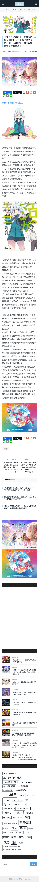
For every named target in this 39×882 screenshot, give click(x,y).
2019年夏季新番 (26, 782)
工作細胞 (11, 833)
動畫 (30, 52)
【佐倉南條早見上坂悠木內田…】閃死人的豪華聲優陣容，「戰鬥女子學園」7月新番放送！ (10, 467)
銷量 (21, 842)
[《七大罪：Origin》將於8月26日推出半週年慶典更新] (6, 659)
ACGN (26, 52)
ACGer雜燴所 (20, 790)
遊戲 (14, 842)
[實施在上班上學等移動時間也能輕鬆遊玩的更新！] (6, 681)
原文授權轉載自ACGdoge (12, 103)
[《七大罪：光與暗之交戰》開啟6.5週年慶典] (6, 722)
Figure (6, 804)
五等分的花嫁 (7, 813)
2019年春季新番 (9, 786)
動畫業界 (6, 828)
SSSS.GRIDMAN (9, 808)
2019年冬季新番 (10, 782)
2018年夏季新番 (9, 773)
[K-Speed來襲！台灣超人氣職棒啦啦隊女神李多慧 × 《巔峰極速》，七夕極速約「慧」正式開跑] (6, 742)
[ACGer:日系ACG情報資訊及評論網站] (19, 3)
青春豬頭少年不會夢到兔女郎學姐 (12, 849)
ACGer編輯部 (7, 52)
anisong (21, 795)
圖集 (4, 833)
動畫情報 (25, 823)
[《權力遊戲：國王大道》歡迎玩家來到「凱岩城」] (6, 702)
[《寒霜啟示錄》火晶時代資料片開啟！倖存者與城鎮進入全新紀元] (6, 691)
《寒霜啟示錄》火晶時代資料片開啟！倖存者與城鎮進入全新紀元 (24, 693)
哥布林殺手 (31, 828)
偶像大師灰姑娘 (17, 818)
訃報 (29, 837)
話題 (6, 842)
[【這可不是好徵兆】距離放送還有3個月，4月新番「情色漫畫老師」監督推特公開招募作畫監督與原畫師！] (19, 24)
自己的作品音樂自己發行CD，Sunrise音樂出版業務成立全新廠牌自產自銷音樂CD (20, 507)
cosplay (7, 799)
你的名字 (29, 812)
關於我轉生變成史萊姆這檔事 (11, 846)
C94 (27, 795)
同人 (14, 828)
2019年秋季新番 (23, 786)
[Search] (36, 3)
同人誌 (23, 828)
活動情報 (5, 837)
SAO (24, 805)
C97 (32, 795)
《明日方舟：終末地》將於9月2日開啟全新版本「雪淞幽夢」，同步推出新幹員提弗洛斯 (24, 672)
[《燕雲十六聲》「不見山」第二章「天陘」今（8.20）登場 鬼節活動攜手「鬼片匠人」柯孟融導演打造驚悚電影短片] (6, 754)
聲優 (13, 837)
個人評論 (7, 817)
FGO (26, 800)
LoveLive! (16, 804)
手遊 (27, 832)
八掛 (27, 817)
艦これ (22, 837)
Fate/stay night (17, 800)
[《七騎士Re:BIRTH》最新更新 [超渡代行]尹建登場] (6, 712)
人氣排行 (19, 812)
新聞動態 (34, 52)
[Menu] (3, 3)
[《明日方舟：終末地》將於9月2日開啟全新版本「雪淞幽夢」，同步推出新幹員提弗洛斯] (6, 669)
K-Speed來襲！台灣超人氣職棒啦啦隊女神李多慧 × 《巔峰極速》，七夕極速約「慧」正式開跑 (24, 745)
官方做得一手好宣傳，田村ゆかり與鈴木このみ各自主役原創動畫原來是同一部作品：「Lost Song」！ (28, 467)
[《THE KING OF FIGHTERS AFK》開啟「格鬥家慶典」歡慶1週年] (6, 732)
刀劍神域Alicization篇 (10, 823)
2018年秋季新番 (12, 777)
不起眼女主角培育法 (23, 808)
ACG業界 (6, 449)
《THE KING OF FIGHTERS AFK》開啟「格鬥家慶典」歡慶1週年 (24, 734)
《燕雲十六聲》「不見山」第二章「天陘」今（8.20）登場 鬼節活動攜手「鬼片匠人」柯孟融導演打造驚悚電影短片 (24, 757)
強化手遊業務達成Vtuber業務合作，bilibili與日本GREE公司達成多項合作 (20, 498)
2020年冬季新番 (7, 790)
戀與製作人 (19, 833)
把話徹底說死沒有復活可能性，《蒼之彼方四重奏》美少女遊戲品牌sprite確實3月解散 (19, 489)
